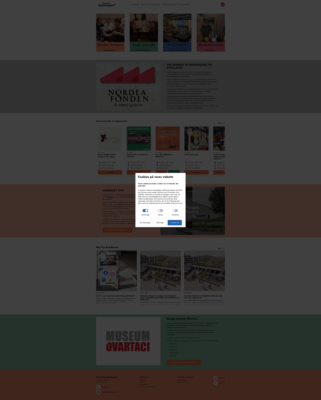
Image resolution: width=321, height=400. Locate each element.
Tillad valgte (160, 223)
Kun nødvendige (145, 223)
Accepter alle (174, 223)
